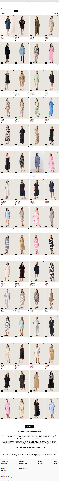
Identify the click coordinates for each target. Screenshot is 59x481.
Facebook (55, 463)
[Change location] (55, 3)
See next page (29, 426)
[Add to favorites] (14, 16)
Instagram (55, 461)
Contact (2, 465)
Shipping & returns (4, 470)
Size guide (3, 468)
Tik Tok (55, 465)
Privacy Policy (3, 466)
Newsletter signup (22, 461)
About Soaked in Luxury (23, 463)
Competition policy (4, 463)
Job (20, 466)
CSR (20, 465)
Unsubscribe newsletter (22, 468)
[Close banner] (57, 0)
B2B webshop (40, 463)
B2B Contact (40, 461)
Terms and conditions (4, 461)
